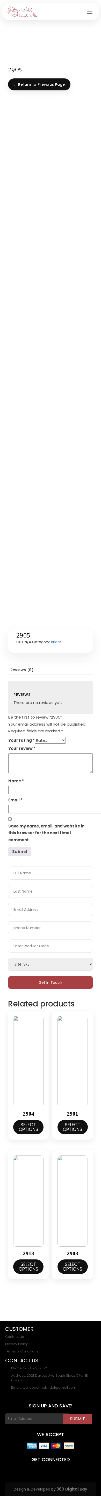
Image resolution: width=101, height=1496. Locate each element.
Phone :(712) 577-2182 (29, 1368)
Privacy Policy (16, 1344)
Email (15, 800)
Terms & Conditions (21, 1351)
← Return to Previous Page (39, 84)
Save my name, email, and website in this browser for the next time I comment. (46, 833)
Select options (28, 1127)
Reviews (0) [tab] (21, 669)
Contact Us (14, 1336)
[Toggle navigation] (89, 11)
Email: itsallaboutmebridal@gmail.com (43, 1387)
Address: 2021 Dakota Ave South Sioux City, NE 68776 (49, 1378)
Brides (56, 642)
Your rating (21, 740)
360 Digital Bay (72, 1489)
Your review (21, 748)
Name (16, 781)
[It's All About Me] (22, 11)
